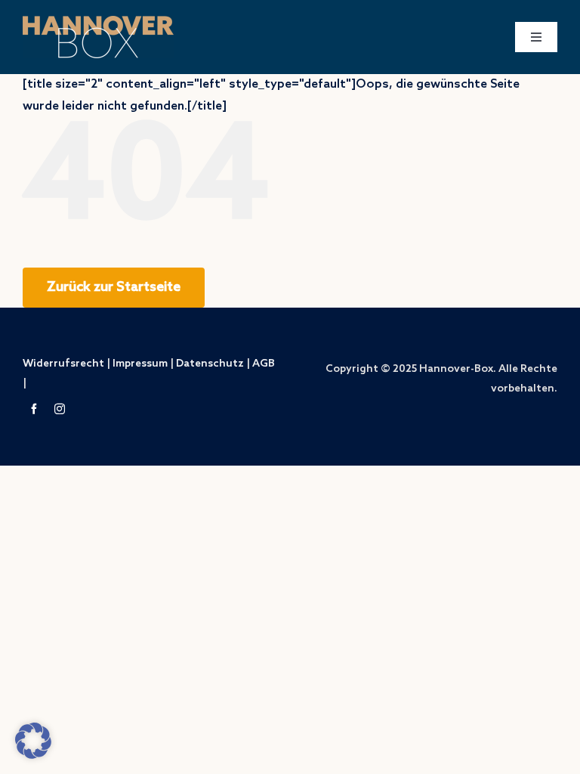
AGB (263, 364)
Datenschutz (210, 364)
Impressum (140, 364)
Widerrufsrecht (63, 364)
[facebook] (34, 409)
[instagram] (59, 409)
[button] (33, 740)
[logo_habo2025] (98, 21)
